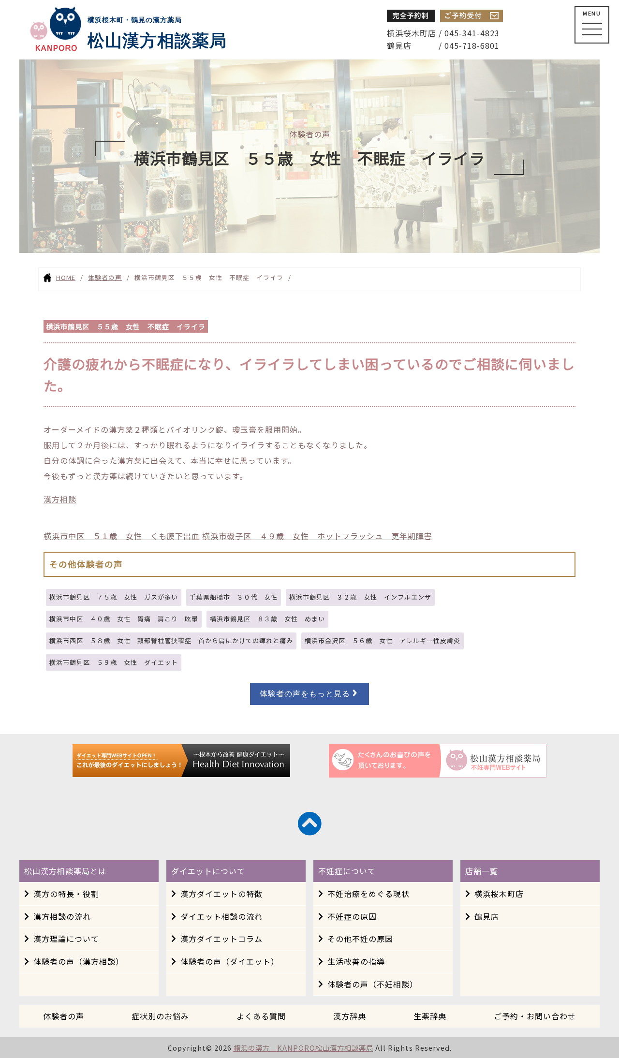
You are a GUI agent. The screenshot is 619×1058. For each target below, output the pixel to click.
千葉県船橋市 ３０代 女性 (234, 597)
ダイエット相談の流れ (221, 916)
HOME (65, 277)
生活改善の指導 (356, 961)
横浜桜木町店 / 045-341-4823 (443, 33)
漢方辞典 (349, 1016)
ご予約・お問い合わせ (535, 1016)
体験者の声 (105, 277)
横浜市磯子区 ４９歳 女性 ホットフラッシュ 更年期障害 (317, 536)
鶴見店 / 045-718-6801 (443, 45)
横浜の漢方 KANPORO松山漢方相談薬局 (303, 1048)
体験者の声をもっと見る (305, 694)
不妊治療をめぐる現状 (368, 893)
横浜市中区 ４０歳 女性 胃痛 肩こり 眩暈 (123, 618)
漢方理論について (66, 938)
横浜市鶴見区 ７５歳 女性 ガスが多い (113, 597)
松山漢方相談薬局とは (65, 871)
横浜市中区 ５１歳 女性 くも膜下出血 (122, 536)
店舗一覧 (481, 871)
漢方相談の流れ (62, 916)
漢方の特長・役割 (66, 893)
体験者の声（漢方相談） (78, 961)
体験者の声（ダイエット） (229, 961)
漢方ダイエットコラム (221, 938)
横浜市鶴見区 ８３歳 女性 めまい (267, 618)
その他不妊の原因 (360, 938)
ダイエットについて (208, 871)
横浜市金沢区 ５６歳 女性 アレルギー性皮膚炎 (382, 640)
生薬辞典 (429, 1016)
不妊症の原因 (352, 916)
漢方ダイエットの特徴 (221, 893)
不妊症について (347, 871)
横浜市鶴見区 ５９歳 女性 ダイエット (113, 662)
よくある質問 (261, 1016)
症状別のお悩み (160, 1016)
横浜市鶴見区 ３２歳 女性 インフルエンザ (360, 597)
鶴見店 (486, 916)
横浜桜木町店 (499, 893)
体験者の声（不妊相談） (372, 984)
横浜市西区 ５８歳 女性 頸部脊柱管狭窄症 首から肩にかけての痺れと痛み (171, 640)
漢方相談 (60, 499)
